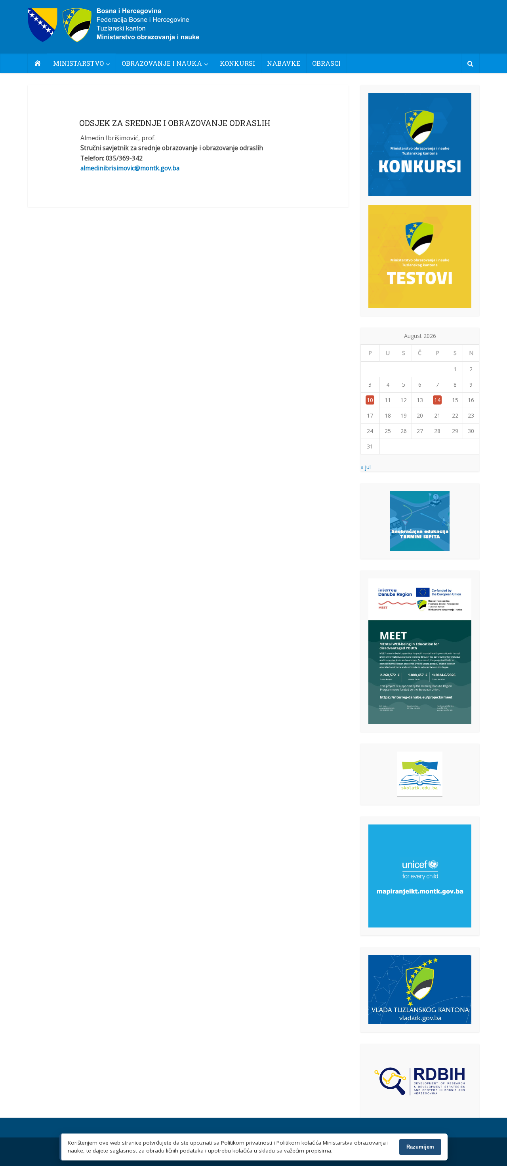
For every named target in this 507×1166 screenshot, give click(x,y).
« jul (365, 467)
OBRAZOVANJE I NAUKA (162, 63)
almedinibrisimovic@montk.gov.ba (129, 168)
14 (437, 400)
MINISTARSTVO (78, 63)
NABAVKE (283, 63)
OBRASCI (326, 63)
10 (370, 400)
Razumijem (420, 1147)
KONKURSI (237, 63)
